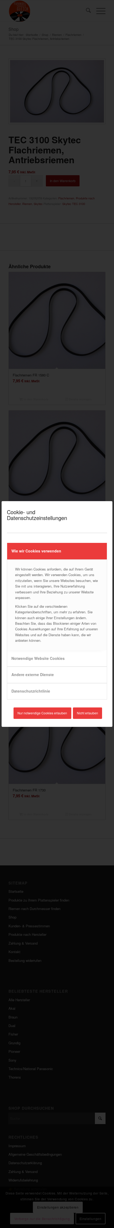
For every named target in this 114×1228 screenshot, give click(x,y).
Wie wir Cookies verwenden (36, 551)
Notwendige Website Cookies (38, 658)
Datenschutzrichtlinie (30, 691)
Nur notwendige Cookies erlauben (42, 713)
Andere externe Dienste (32, 674)
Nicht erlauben (87, 713)
